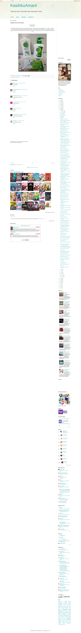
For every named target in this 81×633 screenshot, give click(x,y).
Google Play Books (67, 604)
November (62, 112)
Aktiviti (59, 601)
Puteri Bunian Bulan (16, 227)
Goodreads (60, 604)
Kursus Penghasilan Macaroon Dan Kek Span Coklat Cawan (65, 247)
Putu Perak (62, 265)
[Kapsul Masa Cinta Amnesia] (48, 190)
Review (59, 617)
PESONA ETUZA (62, 543)
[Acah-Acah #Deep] (19, 181)
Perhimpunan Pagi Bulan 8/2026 (67, 361)
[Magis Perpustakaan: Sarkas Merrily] (13, 201)
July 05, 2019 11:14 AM (24, 89)
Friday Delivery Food (63, 212)
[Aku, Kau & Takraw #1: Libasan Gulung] (31, 181)
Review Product (64, 621)
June (61, 269)
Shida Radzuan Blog (63, 501)
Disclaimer (31, 17)
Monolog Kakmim (62, 483)
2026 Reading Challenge (64, 418)
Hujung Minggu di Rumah (64, 134)
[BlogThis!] (26, 75)
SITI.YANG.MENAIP (63, 587)
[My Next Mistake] (25, 210)
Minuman (69, 611)
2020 (60, 108)
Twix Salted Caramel (67, 343)
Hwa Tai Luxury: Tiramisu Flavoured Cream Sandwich (65, 156)
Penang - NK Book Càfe (64, 211)
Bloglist (69, 601)
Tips (70, 622)
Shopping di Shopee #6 (64, 119)
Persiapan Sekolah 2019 (64, 196)
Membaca (60, 611)
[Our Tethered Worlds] (19, 209)
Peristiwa (62, 615)
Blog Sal (61, 494)
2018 (60, 278)
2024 (60, 102)
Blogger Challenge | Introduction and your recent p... (65, 183)
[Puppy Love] (42, 201)
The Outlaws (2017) (63, 262)
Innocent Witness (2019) (64, 167)
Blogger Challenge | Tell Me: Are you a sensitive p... (65, 121)
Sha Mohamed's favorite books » (50, 212)
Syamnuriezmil (42, 218)
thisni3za (65, 461)
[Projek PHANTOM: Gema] (42, 191)
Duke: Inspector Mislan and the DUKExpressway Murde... (65, 226)
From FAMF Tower (63, 572)
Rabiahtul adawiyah (16, 89)
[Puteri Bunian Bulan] (13, 181)
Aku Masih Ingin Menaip (63, 502)
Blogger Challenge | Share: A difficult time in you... (64, 129)
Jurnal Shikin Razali (63, 565)
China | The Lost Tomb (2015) (65, 257)
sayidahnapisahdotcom (63, 516)
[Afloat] (19, 200)
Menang (65, 611)
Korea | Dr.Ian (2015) (63, 216)
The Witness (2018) (63, 161)
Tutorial (59, 623)
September (62, 115)
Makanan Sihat (61, 610)
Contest (69, 602)
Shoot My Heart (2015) (63, 152)
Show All (70, 531)
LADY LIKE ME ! (62, 498)
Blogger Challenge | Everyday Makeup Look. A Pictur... (65, 151)
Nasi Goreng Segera (63, 181)
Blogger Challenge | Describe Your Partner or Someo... (65, 165)
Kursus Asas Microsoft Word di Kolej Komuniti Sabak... (65, 175)
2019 (60, 109)
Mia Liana (61, 513)
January (61, 276)
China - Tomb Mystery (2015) (64, 237)
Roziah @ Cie (65, 441)
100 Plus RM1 (62, 261)
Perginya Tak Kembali (66, 293)
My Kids (64, 612)
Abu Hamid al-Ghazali (17, 234)
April (61, 272)
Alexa (63, 601)
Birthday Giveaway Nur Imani (67, 311)
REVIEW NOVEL (62, 90)
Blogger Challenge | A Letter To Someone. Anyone (65, 158)
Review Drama (63, 618)
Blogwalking (60, 602)
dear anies (15, 120)
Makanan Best (67, 609)
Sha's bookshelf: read (16, 172)
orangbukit (61, 555)
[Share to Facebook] (28, 75)
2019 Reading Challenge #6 (64, 264)
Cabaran (65, 602)
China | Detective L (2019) (64, 248)
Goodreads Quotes (51, 220)
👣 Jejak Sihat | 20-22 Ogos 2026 (67, 352)
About (17, 17)
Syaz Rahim (65, 434)
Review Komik (64, 619)
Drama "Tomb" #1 (63, 240)
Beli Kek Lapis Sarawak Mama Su (64, 514)
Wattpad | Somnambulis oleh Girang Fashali (64, 127)
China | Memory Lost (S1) (64, 198)
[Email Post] (23, 75)
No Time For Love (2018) (64, 138)
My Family (60, 612)
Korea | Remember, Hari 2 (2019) (65, 209)
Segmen (69, 621)
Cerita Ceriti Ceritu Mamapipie (65, 489)
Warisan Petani (15, 114)
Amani (66, 601)
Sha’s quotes (13, 216)
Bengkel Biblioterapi (63, 192)
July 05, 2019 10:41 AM (21, 83)
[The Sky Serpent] (25, 200)
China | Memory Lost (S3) (64, 159)
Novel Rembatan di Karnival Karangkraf (67, 336)
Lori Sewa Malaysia (63, 539)
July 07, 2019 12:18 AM (22, 114)
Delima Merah (66, 327)
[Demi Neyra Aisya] (36, 190)
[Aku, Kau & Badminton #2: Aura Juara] (42, 181)
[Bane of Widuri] (48, 200)
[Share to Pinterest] (29, 75)
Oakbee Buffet (68, 612)
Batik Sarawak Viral (63, 147)
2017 (60, 279)
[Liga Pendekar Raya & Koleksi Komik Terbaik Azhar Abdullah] (13, 209)
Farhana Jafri (65, 438)
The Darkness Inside (63, 227)
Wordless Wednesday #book (64, 122)
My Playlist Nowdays (63, 233)
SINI (45, 28)
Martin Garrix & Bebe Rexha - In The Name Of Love (65, 229)
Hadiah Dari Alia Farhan (64, 253)
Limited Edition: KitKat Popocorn (65, 236)
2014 (60, 283)
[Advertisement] (32, 152)
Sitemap (24, 17)
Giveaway (69, 603)
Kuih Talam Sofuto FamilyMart (64, 579)
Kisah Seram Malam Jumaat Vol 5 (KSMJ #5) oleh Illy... (65, 221)
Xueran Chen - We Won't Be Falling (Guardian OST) (64, 244)
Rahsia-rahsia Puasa (16, 233)
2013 (60, 285)
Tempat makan (65, 622)
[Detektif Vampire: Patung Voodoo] (31, 210)
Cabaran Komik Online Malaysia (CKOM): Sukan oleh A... (65, 142)
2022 (60, 105)
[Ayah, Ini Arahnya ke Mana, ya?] (31, 190)
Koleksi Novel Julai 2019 (64, 130)
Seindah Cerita (62, 551)
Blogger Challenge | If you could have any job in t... (65, 132)
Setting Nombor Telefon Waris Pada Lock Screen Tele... (65, 252)
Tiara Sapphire (62, 529)
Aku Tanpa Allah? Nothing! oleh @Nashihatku (65, 191)
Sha (62, 420)
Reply (14, 86)
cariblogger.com (62, 535)
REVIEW (60, 89)
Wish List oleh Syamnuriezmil (65, 222)
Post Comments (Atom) (18, 164)
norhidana (64, 451)
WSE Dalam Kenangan (64, 256)
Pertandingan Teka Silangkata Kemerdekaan (67, 370)
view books (68, 426)
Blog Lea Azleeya (62, 561)
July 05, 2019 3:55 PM (23, 95)
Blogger (49, 630)
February (61, 275)
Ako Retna (64, 448)
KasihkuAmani (23, 5)
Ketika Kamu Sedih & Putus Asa (65, 186)
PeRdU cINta (15, 83)
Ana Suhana (62, 557)
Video (64, 623)
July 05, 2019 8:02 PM (17, 108)
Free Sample (65, 603)
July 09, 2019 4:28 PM (20, 120)
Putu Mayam (62, 215)
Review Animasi (64, 617)
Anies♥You (61, 476)
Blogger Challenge (63, 187)
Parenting (69, 613)
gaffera (42, 630)
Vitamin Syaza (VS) (16, 95)
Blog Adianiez (62, 581)
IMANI (60, 95)
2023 (60, 104)
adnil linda (64, 458)
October (61, 113)
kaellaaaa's (61, 518)
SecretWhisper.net (63, 522)
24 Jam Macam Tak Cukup (63, 484)
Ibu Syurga (61, 537)
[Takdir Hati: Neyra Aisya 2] (25, 190)
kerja (64, 624)
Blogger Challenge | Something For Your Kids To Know (65, 140)
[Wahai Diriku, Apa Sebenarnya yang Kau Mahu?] (36, 181)
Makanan (60, 609)
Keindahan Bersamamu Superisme (64, 508)
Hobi (59, 606)
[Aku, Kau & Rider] (42, 209)
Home (12, 17)
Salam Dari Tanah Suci (63, 588)
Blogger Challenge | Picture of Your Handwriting (65, 169)
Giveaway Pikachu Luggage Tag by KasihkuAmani (67, 302)
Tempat (59, 622)
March (61, 273)
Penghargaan (17, 77)
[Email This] (24, 75)
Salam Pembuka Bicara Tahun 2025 (65, 582)
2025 (60, 101)
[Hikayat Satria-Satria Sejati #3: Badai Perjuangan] (36, 210)
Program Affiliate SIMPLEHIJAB (66, 319)
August (61, 116)
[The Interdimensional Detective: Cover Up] (36, 200)
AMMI (60, 507)
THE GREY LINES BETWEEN (64, 525)
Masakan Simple (68, 610)
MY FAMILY (61, 93)
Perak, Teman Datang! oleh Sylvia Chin (64, 179)
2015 (60, 282)
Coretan (60, 603)
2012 (60, 286)
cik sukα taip (62, 578)
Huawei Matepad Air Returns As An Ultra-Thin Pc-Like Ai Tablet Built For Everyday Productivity (65, 563)
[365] (25, 180)
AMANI (60, 94)
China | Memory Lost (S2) (64, 184)
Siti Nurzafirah (62, 583)
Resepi (69, 615)
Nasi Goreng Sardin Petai (64, 195)
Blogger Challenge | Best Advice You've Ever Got (65, 146)
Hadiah (14, 77)
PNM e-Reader (62, 613)
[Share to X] (27, 75)
